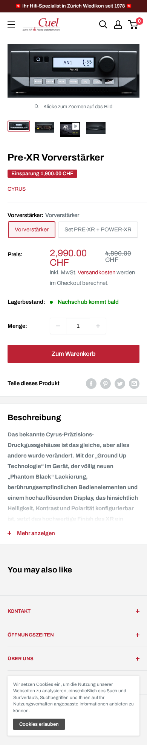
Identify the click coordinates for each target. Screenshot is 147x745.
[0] (133, 24)
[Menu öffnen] (11, 24)
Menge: (17, 326)
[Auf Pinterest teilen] (105, 383)
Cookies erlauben (39, 724)
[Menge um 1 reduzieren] (58, 326)
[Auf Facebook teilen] (91, 383)
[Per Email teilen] (134, 383)
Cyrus (17, 189)
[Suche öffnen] (103, 24)
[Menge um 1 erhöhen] (98, 326)
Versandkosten (96, 272)
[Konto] (118, 24)
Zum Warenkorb (73, 353)
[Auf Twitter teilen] (120, 383)
